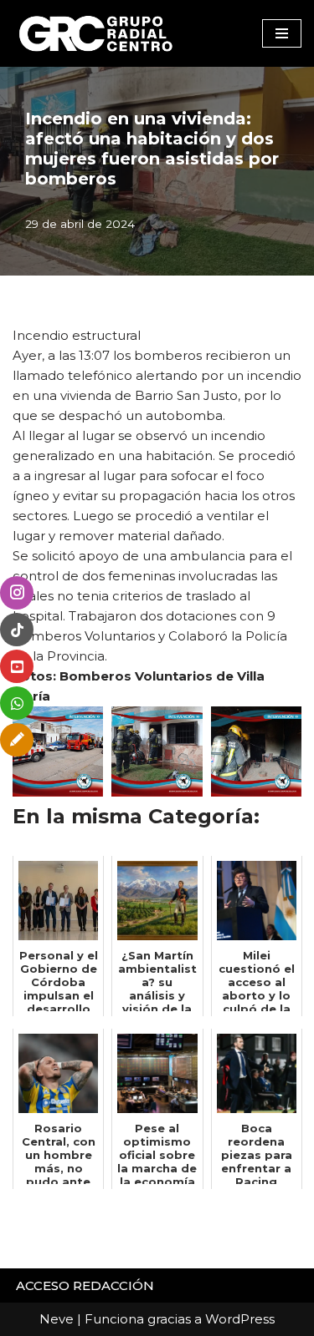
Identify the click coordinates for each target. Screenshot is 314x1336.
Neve (56, 1319)
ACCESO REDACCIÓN (85, 1285)
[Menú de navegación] (281, 33)
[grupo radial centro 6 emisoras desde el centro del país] (96, 33)
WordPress (240, 1319)
